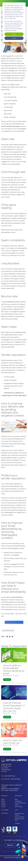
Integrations (18, 801)
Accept (14, 34)
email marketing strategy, (10, 126)
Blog (16, 799)
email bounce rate (12, 302)
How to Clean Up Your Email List (12, 741)
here (15, 319)
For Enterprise (5, 810)
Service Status (18, 806)
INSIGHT (3, 803)
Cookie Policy (12, 18)
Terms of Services (19, 817)
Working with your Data (19, 819)
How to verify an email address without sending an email (13, 669)
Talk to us (10, 845)
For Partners (4, 813)
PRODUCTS (4, 795)
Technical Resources (20, 803)
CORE (2, 799)
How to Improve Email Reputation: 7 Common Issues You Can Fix (14, 706)
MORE (3, 801)
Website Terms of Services (19, 814)
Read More (7, 679)
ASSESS (3, 804)
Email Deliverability (8, 630)
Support (17, 804)
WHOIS (3, 806)
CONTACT (17, 823)
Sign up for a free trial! (14, 622)
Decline (14, 38)
